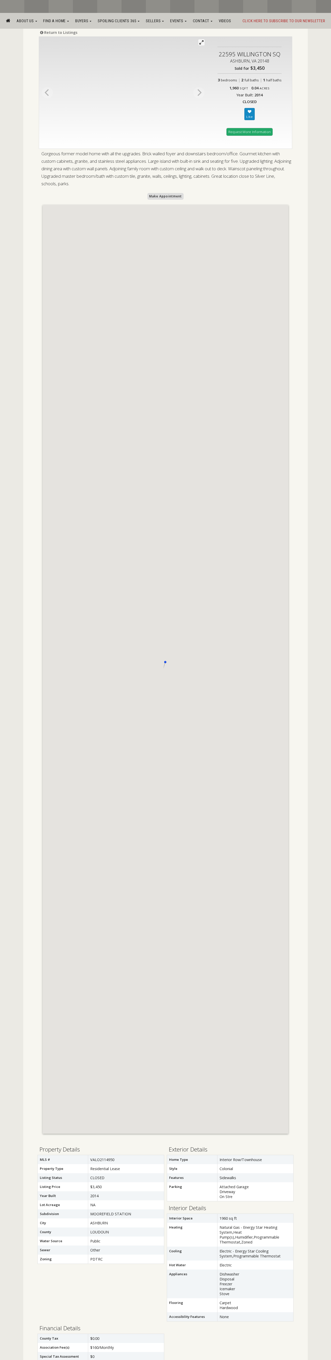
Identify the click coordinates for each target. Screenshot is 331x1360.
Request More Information (249, 131)
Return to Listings (60, 32)
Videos (225, 21)
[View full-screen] (201, 42)
